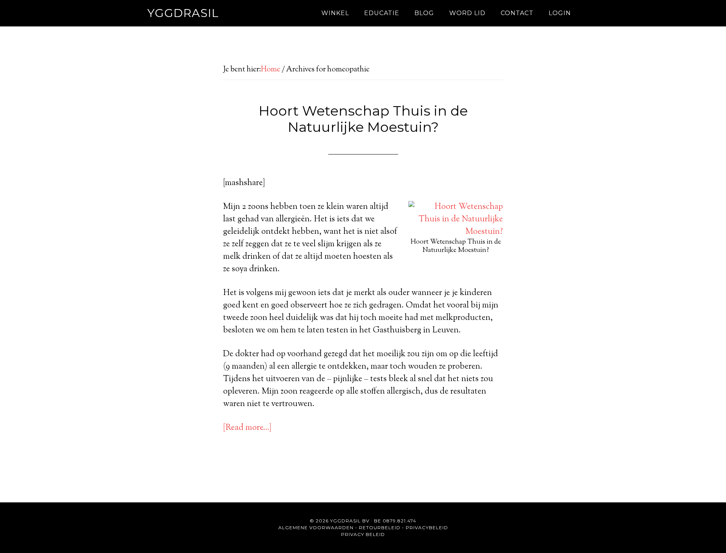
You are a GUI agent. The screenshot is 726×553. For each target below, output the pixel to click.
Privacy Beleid (363, 534)
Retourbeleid (379, 527)
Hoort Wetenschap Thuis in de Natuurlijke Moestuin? (363, 118)
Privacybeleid (427, 527)
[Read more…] (247, 428)
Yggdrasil (183, 13)
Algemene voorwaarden (316, 527)
